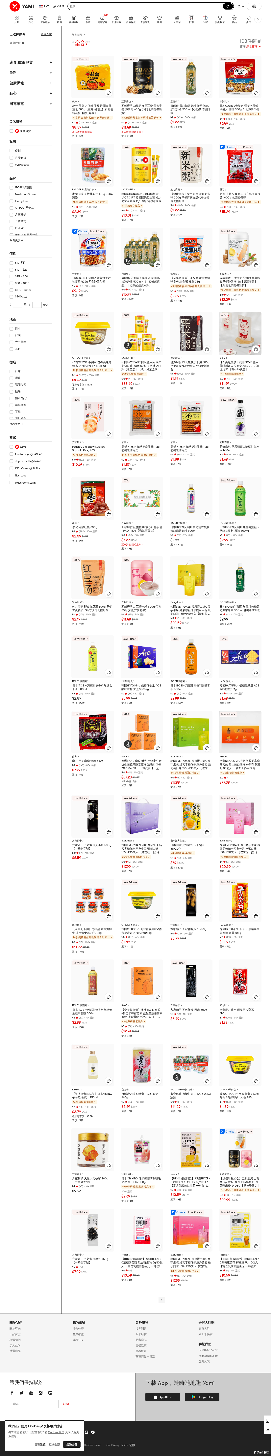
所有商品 (77, 34)
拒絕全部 (54, 1444)
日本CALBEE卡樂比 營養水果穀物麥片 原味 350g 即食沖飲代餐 (239, 107)
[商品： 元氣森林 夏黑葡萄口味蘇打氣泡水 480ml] (240, 417)
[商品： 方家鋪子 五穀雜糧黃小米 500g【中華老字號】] (92, 816)
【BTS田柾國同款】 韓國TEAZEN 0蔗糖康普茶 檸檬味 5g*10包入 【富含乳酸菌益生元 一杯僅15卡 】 (239, 1262)
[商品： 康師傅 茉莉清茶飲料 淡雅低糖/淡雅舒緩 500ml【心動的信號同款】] (191, 77)
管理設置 (40, 1444)
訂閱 (66, 1404)
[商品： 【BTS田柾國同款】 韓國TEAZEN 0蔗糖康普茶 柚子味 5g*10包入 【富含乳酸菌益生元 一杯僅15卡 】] (191, 1149)
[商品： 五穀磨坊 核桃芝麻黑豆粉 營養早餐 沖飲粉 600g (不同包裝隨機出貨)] (142, 77)
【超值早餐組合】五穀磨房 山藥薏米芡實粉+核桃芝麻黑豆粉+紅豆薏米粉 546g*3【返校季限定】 (240, 1182)
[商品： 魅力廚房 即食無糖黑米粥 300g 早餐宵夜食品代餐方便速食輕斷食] (191, 333)
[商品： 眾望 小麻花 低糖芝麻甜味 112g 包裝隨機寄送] (142, 417)
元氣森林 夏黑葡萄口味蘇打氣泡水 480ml (239, 448)
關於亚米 (15, 1328)
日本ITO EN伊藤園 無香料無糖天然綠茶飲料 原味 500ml (239, 529)
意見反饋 (204, 1361)
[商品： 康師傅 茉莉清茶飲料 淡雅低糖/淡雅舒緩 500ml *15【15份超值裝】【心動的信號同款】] (142, 249)
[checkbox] (31, 131)
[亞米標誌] (22, 6)
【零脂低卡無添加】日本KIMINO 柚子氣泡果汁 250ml (92, 1095)
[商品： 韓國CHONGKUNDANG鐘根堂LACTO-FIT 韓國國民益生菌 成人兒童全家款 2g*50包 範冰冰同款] (142, 165)
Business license (92, 1445)
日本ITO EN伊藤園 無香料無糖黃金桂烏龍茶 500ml (92, 1011)
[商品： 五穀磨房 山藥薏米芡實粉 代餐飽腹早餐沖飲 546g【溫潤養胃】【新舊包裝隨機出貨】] (240, 249)
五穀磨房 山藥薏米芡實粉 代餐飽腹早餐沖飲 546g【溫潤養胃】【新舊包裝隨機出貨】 (240, 281)
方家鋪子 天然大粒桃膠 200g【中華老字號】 (90, 1180)
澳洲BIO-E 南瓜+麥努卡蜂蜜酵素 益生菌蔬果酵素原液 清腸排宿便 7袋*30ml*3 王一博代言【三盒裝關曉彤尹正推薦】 (141, 764)
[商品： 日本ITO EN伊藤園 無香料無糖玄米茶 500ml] (92, 656)
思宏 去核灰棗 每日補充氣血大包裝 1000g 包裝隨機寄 (240, 195)
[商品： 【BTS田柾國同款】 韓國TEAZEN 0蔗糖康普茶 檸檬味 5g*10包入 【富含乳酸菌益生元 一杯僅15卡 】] (240, 1230)
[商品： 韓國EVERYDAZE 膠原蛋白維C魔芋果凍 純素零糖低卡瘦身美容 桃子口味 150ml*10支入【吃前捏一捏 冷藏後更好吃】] (191, 1230)
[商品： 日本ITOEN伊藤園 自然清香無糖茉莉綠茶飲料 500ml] (191, 498)
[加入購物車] (109, 93)
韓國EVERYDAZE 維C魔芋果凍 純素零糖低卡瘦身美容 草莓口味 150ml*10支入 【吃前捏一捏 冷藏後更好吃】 (240, 848)
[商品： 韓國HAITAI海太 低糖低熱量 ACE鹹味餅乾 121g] (240, 656)
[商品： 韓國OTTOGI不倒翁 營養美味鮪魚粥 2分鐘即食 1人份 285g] (240, 1065)
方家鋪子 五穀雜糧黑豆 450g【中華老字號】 (90, 1260)
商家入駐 (204, 1328)
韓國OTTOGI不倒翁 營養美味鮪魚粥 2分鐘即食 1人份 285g (239, 1095)
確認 (45, 304)
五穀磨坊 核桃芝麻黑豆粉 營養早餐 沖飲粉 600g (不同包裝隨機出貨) (141, 109)
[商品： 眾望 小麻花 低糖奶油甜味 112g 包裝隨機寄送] (191, 417)
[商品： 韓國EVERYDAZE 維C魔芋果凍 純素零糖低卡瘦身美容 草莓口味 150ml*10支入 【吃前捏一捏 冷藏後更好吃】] (240, 816)
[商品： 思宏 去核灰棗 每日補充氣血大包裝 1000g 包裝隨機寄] (240, 165)
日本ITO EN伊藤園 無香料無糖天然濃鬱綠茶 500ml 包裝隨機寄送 (240, 608)
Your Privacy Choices (117, 1445)
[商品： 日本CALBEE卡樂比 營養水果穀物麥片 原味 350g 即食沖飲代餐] (240, 77)
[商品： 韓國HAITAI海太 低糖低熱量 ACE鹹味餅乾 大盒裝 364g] (142, 656)
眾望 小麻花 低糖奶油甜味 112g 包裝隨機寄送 (189, 448)
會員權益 (78, 1334)
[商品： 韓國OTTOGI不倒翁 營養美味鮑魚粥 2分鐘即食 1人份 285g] (92, 333)
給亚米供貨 (205, 1334)
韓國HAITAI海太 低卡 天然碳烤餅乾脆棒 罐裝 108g (239, 930)
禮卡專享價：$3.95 (82, 384)
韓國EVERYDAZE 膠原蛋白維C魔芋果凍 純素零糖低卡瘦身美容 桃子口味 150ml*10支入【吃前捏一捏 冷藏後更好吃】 (190, 1262)
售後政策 (141, 1345)
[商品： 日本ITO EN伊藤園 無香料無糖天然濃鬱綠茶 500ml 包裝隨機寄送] (240, 577)
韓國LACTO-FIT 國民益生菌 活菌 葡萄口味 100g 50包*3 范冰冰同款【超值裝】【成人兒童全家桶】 (141, 366)
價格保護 (141, 1350)
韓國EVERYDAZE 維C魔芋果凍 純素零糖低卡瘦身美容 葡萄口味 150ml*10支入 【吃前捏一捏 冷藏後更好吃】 (141, 848)
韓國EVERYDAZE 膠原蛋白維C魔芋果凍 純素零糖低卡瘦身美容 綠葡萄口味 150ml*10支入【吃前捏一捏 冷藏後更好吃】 (190, 764)
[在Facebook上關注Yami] (12, 1392)
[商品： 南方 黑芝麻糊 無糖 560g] (92, 732)
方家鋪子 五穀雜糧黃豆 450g (188, 929)
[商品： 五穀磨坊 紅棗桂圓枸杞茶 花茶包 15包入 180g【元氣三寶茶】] (142, 498)
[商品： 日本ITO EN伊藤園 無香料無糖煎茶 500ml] (191, 656)
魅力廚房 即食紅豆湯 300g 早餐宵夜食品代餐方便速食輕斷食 (92, 608)
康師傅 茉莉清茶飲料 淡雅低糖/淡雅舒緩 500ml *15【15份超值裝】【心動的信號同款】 (140, 281)
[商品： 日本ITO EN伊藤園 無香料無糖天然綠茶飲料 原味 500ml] (240, 498)
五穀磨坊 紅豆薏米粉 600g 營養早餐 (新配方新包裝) (141, 608)
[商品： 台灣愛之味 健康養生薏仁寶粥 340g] (142, 1065)
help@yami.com (208, 1355)
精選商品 (15, 1350)
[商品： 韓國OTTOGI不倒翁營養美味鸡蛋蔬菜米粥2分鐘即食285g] (142, 900)
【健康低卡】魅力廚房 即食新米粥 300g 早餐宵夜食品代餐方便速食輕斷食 (190, 197)
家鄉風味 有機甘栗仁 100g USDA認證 (92, 195)
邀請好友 (78, 1339)
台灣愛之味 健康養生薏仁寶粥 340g (139, 1095)
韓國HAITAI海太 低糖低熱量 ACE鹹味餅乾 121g (239, 687)
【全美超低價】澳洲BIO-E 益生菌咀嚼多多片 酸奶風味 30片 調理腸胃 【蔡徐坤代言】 (239, 366)
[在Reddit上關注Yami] (50, 1392)
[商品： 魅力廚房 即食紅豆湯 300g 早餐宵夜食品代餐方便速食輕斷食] (92, 577)
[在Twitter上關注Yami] (21, 1392)
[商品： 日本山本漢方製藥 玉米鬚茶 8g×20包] (191, 816)
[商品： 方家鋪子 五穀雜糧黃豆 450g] (191, 900)
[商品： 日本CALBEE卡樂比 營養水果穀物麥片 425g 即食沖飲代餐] (92, 249)
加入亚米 (15, 1345)
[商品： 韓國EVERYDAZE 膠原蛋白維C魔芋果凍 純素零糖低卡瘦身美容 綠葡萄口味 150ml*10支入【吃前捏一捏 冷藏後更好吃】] (191, 732)
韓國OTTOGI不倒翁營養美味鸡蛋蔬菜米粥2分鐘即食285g (141, 930)
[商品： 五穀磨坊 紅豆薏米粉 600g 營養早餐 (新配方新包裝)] (142, 577)
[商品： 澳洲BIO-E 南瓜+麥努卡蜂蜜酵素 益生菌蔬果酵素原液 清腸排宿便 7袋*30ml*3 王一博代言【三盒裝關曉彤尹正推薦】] (142, 732)
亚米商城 (141, 1339)
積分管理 (78, 1328)
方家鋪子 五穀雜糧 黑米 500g (188, 1009)
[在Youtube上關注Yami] (31, 1392)
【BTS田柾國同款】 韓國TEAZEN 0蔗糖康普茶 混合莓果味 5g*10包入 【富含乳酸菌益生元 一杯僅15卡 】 (141, 1262)
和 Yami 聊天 (261, 1452)
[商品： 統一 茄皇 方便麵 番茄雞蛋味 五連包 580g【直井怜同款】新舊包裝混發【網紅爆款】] (92, 77)
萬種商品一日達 (145, 1356)
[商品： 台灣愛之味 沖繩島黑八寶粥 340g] (240, 980)
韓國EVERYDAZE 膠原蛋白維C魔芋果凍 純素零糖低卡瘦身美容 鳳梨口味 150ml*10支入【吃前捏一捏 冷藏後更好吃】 (190, 610)
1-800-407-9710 (208, 1350)
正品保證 (15, 1334)
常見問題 (141, 1328)
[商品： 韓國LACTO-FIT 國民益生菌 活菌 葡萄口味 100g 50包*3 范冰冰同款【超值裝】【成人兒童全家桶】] (142, 333)
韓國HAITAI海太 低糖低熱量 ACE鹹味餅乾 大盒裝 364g (141, 687)
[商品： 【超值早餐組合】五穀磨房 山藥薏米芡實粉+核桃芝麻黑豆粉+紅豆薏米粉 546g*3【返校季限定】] (240, 1149)
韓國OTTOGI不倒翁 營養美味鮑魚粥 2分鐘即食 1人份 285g (91, 364)
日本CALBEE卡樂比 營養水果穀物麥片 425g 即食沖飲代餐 (91, 279)
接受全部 (71, 1444)
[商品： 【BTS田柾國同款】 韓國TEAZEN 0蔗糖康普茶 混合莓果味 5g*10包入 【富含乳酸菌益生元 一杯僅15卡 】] (142, 1230)
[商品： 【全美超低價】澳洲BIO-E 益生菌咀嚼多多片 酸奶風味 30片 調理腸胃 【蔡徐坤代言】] (240, 333)
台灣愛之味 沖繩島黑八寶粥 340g (237, 1011)
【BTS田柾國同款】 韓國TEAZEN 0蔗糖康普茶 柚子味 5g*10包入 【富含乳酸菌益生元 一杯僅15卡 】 (190, 1182)
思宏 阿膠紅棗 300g (84, 527)
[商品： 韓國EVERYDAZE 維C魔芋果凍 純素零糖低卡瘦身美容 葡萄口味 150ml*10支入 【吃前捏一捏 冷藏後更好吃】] (142, 816)
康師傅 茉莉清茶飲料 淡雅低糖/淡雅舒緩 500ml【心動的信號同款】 (190, 109)
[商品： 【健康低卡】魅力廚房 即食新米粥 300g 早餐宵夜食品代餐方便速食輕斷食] (191, 165)
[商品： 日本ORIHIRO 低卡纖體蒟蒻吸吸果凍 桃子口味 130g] (142, 1149)
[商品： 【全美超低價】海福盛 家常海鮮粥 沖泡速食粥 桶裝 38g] (191, 249)
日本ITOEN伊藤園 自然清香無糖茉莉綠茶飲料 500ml (189, 529)
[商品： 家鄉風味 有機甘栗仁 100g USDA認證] (92, 165)
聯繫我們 (15, 1339)
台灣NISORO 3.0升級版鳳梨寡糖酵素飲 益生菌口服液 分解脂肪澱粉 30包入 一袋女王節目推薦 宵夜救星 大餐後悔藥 (240, 764)
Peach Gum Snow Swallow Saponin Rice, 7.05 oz (88, 448)
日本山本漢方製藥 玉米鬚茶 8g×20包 (187, 846)
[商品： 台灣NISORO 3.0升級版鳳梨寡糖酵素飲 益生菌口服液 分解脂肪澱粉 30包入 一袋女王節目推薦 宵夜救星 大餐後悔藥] (240, 732)
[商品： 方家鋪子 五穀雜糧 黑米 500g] (191, 980)
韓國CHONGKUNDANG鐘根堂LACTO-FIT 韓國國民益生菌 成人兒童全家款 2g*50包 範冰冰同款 (141, 197)
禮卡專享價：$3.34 (82, 1116)
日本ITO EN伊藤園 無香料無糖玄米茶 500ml (92, 687)
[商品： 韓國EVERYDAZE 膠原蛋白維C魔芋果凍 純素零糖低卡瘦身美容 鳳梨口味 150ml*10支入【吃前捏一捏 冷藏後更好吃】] (191, 577)
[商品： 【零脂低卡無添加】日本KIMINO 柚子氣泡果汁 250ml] (92, 1065)
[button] (58, 6)
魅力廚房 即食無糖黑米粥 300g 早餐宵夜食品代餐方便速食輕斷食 (189, 366)
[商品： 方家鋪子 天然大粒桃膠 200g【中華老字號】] (92, 1149)
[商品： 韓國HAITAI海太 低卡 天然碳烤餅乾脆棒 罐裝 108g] (240, 900)
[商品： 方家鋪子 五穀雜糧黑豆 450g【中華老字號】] (92, 1230)
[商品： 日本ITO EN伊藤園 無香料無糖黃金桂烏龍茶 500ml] (92, 980)
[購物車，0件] (254, 6)
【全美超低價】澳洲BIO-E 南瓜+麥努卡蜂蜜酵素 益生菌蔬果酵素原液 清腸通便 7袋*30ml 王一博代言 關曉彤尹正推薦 (141, 1013)
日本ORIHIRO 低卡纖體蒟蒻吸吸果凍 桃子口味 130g (141, 1180)
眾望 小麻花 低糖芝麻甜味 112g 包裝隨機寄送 (140, 448)
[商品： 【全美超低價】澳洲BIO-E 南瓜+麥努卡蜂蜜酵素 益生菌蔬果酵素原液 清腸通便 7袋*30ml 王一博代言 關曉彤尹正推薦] (142, 980)
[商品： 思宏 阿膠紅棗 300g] (92, 498)
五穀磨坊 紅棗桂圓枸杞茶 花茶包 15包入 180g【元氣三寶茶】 (141, 529)
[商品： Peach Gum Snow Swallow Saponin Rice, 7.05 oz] (92, 417)
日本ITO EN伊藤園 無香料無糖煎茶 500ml (190, 687)
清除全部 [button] (46, 34)
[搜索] (228, 6)
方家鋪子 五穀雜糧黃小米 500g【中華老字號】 (91, 846)
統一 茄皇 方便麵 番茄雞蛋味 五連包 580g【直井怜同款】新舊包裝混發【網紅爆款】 (92, 109)
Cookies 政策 (56, 1432)
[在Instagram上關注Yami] (40, 1392)
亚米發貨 (141, 1334)
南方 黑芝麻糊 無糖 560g (87, 760)
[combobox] (250, 46)
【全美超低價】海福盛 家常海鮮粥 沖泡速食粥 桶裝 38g (190, 279)
